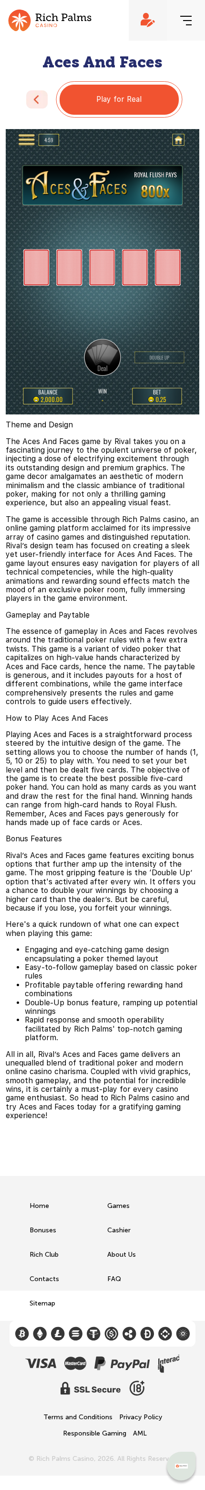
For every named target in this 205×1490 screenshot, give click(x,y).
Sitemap (42, 1303)
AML (140, 1433)
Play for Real (119, 99)
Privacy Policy (140, 1417)
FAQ (114, 1279)
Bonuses (43, 1230)
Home (39, 1206)
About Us (121, 1255)
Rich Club (44, 1255)
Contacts (44, 1279)
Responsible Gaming (94, 1433)
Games (118, 1206)
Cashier (119, 1230)
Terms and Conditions (78, 1417)
